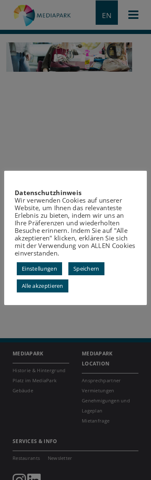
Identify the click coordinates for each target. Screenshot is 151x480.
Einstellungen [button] (39, 268)
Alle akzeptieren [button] (42, 286)
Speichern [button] (86, 268)
